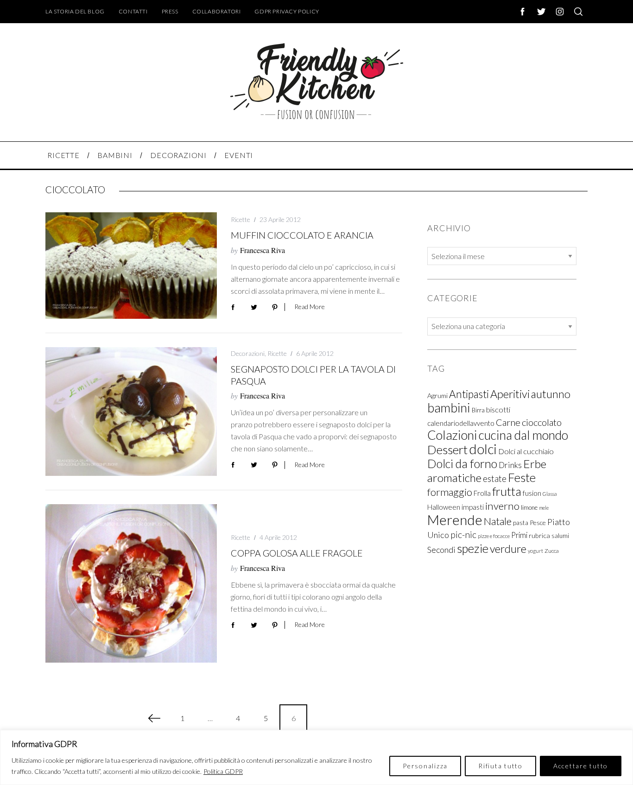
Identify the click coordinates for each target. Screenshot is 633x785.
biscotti (498, 409)
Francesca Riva (262, 250)
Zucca (551, 550)
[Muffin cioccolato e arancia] (131, 265)
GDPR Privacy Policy (286, 11)
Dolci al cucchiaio (526, 451)
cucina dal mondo (523, 435)
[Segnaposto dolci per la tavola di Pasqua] (131, 411)
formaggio (449, 492)
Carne (508, 422)
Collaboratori (216, 11)
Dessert (447, 449)
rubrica (539, 535)
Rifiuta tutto (500, 766)
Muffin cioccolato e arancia (302, 235)
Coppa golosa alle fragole (297, 553)
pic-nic (463, 534)
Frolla (482, 493)
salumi (560, 535)
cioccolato (542, 422)
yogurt (535, 551)
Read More (309, 306)
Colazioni (452, 435)
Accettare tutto (580, 766)
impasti (473, 507)
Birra (478, 410)
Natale (498, 521)
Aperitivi (510, 393)
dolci (483, 449)
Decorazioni (248, 353)
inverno (502, 506)
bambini (448, 407)
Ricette (240, 219)
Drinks (510, 465)
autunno (550, 393)
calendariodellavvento (460, 423)
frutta (506, 491)
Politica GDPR (223, 771)
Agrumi (437, 395)
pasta (520, 522)
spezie (472, 548)
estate (494, 479)
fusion (532, 492)
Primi (519, 535)
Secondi (441, 549)
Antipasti (469, 394)
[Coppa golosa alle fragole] (131, 583)
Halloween (443, 507)
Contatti (133, 11)
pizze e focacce (494, 536)
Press (170, 11)
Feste (522, 477)
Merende (454, 520)
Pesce (538, 522)
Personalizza (425, 766)
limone (529, 507)
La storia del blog (75, 11)
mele (544, 508)
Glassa (550, 494)
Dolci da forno (462, 463)
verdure (508, 548)
